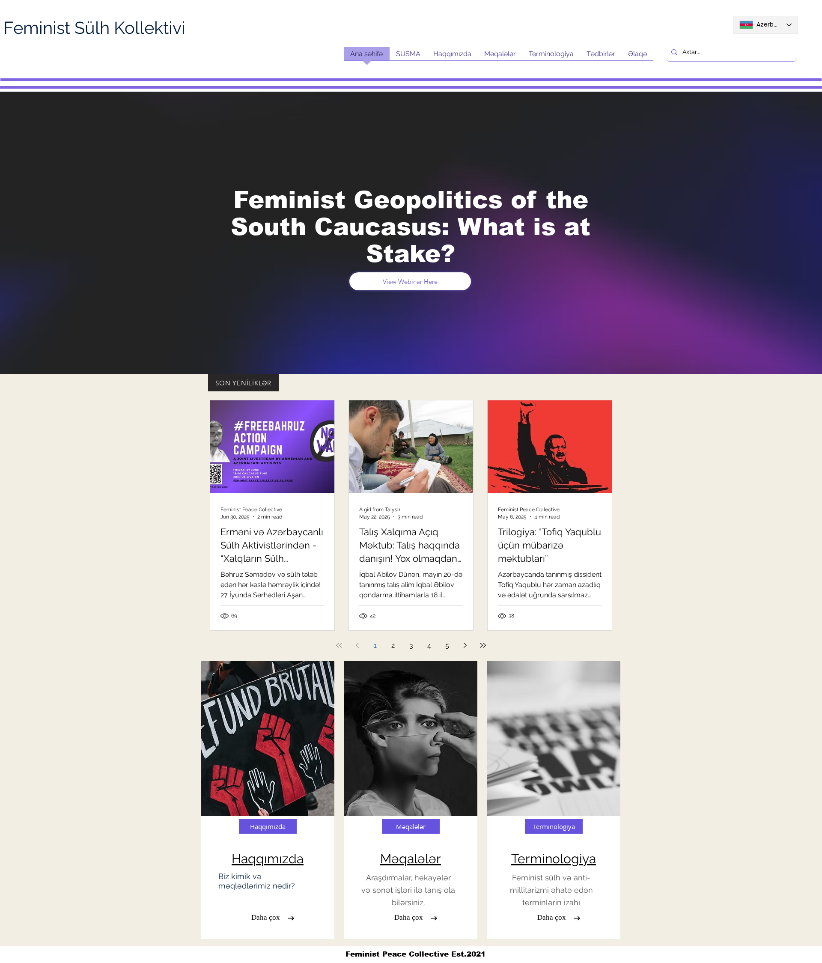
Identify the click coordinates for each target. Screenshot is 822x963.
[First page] (339, 645)
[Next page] (465, 645)
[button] (551, 917)
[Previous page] (357, 645)
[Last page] (483, 645)
